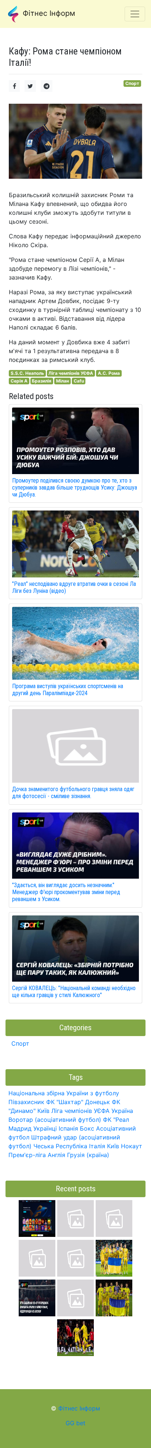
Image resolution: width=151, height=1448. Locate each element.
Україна (122, 1110)
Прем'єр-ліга (27, 1155)
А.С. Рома (109, 373)
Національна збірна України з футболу (63, 1093)
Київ (113, 1146)
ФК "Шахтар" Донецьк (78, 1102)
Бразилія (41, 381)
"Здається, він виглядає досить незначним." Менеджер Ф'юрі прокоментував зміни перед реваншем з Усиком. (66, 892)
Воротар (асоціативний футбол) (54, 1119)
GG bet (75, 1423)
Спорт (132, 83)
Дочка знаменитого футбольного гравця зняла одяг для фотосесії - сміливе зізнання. (73, 793)
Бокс (87, 1128)
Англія (56, 1155)
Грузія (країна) (88, 1155)
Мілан (62, 381)
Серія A (19, 381)
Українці (45, 1128)
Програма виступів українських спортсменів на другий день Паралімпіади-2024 (67, 690)
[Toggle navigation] (135, 14)
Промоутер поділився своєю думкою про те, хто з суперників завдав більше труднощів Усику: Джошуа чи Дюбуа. (74, 487)
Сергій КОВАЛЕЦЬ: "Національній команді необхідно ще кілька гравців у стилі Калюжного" (74, 992)
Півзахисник (26, 1102)
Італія (97, 1146)
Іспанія (68, 1128)
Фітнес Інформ (48, 13)
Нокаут (131, 1146)
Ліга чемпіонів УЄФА (70, 373)
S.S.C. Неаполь (27, 373)
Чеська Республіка (60, 1146)
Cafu (79, 381)
